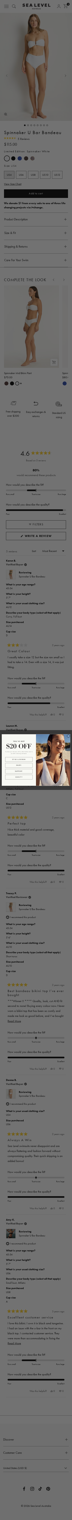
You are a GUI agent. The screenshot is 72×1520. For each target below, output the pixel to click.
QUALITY (18, 777)
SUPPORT (19, 771)
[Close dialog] (68, 736)
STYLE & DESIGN (18, 759)
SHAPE (18, 765)
